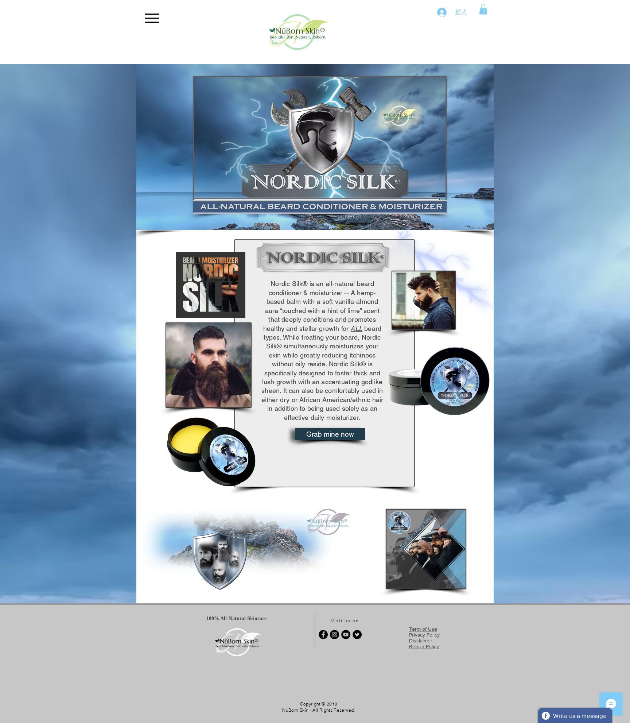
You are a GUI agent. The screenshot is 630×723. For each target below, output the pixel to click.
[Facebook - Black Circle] (323, 634)
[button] (483, 9)
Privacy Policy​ (424, 635)
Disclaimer (420, 640)
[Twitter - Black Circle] (357, 634)
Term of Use (423, 629)
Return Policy (424, 646)
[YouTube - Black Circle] (345, 634)
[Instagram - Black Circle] (334, 634)
